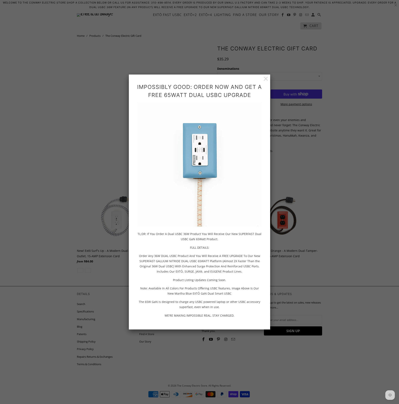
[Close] (266, 78)
